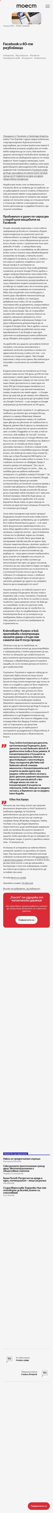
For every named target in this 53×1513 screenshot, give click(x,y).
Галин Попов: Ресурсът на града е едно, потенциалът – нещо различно (24, 1179)
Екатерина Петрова (12, 1161)
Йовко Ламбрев (22, 26)
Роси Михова (8, 1195)
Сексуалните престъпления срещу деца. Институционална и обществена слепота (24, 1168)
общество (9, 56)
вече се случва (18, 878)
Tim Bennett (27, 883)
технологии (40, 58)
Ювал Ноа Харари (19, 799)
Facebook (35, 56)
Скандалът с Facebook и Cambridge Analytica (25, 136)
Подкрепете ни (26, 920)
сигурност (28, 58)
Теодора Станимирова (13, 1173)
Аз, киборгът (22, 56)
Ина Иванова (8, 1183)
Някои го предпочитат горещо (21, 1158)
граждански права (12, 58)
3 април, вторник (29, 1374)
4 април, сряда (22, 1360)
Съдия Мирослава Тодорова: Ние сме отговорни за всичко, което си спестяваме (24, 1190)
